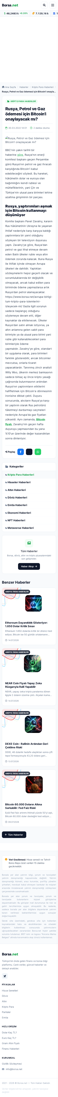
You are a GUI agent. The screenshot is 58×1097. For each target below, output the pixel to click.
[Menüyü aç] (52, 5)
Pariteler (6, 1012)
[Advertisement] (29, 49)
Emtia (5, 1017)
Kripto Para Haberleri (42, 87)
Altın (4, 1001)
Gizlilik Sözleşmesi (12, 1063)
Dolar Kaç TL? (9, 1032)
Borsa (10, 5)
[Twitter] (5, 976)
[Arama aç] (44, 5)
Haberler (23, 87)
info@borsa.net (14, 1069)
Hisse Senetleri (10, 990)
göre (20, 154)
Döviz (5, 995)
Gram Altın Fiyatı (10, 1043)
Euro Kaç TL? (9, 1038)
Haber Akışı (27, 566)
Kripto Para (8, 1006)
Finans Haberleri (10, 1048)
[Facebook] (20, 452)
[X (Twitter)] (29, 452)
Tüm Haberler (15, 834)
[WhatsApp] (38, 452)
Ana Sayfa (10, 87)
